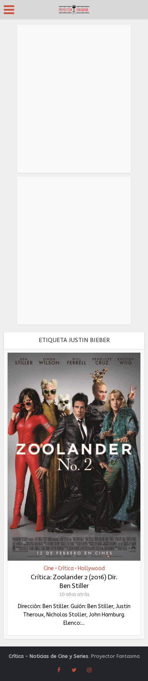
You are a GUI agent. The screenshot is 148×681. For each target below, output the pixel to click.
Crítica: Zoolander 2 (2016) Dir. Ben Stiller (74, 581)
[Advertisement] (74, 99)
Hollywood (91, 568)
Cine (49, 568)
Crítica (66, 568)
